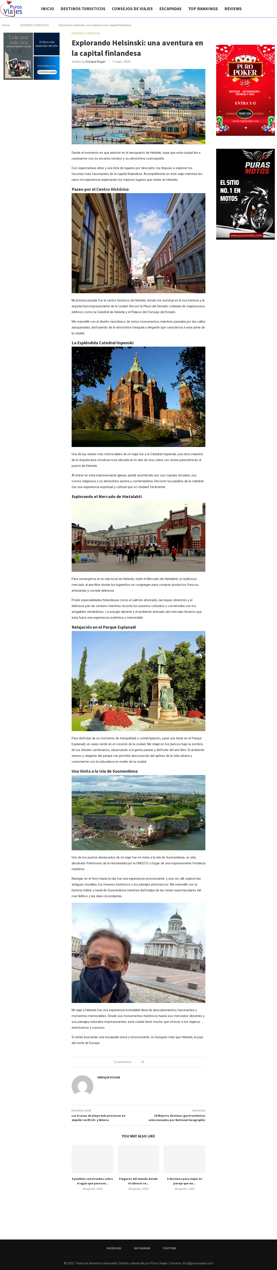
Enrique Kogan (96, 61)
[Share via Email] (163, 1062)
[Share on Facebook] (151, 1062)
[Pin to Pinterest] (159, 1062)
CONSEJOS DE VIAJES (132, 8)
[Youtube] (268, 8)
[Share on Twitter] (155, 1062)
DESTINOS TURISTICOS (83, 8)
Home (6, 25)
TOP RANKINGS (203, 8)
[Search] (275, 8)
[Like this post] (146, 1062)
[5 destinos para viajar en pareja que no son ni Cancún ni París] (184, 1159)
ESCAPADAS (170, 8)
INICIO (47, 8)
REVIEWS (233, 8)
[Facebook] (259, 8)
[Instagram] (264, 8)
